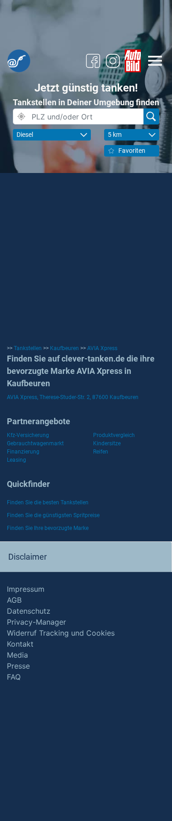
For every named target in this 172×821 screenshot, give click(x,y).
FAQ (14, 676)
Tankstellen (28, 348)
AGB (14, 600)
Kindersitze (107, 443)
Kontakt (20, 643)
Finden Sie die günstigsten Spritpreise (53, 515)
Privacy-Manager (36, 622)
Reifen (100, 451)
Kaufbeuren (64, 348)
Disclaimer (27, 557)
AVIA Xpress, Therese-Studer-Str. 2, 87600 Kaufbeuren (73, 397)
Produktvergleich (114, 435)
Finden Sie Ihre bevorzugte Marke (48, 528)
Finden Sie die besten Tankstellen (48, 502)
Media (17, 654)
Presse (18, 665)
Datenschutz (28, 611)
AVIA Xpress (102, 348)
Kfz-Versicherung (28, 435)
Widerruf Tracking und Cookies (61, 632)
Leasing (16, 460)
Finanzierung (23, 451)
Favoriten (131, 150)
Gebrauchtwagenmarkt (35, 443)
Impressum (25, 589)
